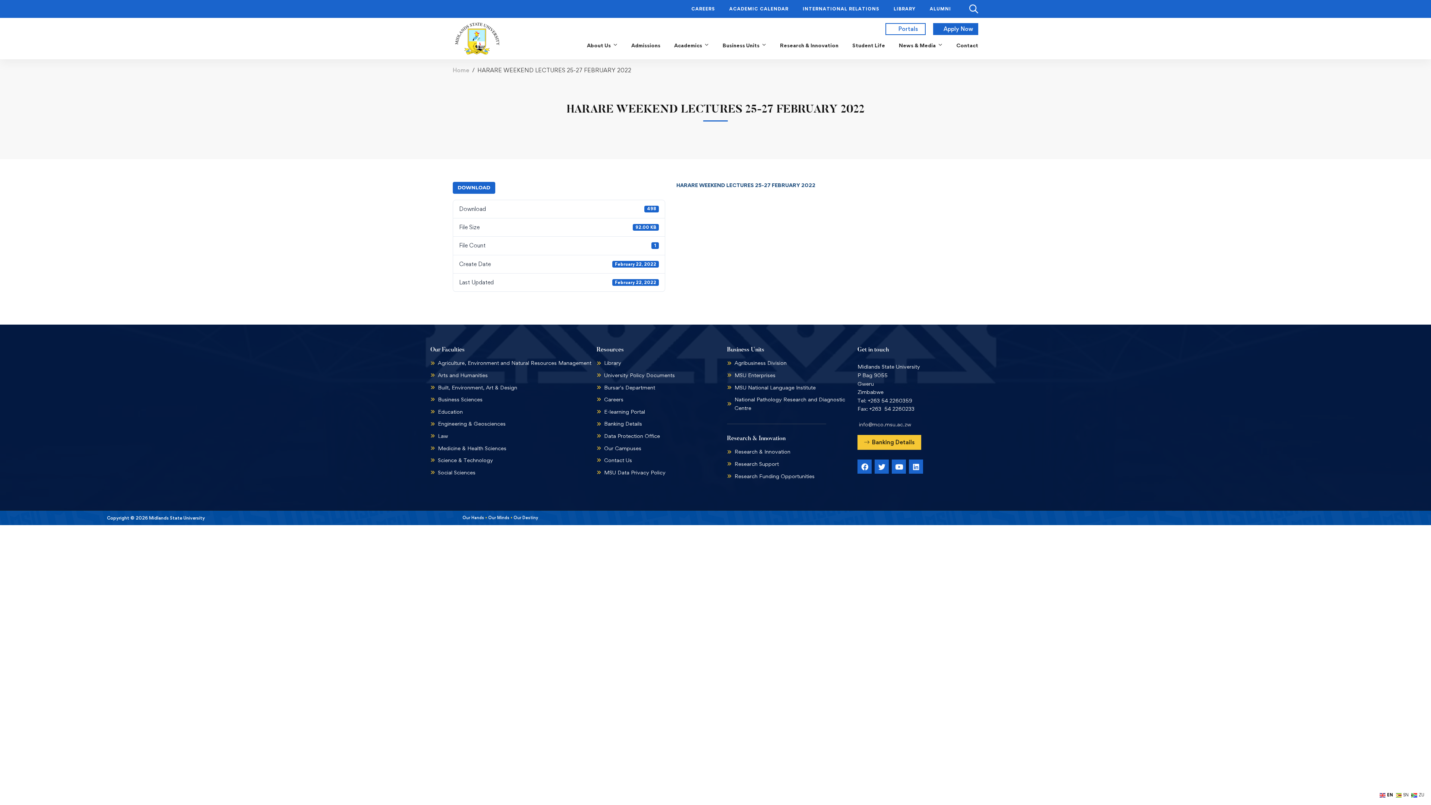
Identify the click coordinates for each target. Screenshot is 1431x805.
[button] (889, 442)
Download (474, 187)
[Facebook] (864, 467)
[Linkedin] (916, 467)
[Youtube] (899, 467)
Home (461, 70)
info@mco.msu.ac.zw (885, 424)
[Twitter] (882, 467)
